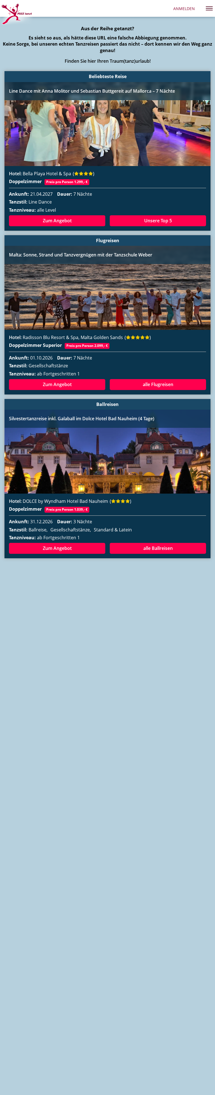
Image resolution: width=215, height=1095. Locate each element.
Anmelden (184, 8)
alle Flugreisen (158, 384)
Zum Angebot (57, 221)
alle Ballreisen (158, 548)
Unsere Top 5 (158, 221)
